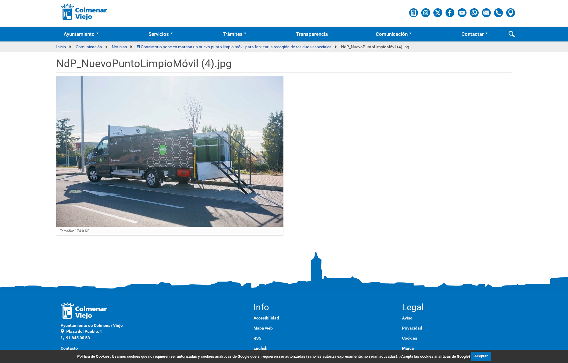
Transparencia (312, 34)
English (260, 348)
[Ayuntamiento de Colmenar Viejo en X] (438, 12)
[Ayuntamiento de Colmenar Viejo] (84, 11)
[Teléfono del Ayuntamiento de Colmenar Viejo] (499, 12)
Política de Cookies (93, 356)
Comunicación (392, 34)
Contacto (69, 348)
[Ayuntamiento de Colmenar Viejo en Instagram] (426, 12)
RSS (258, 338)
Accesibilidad (266, 318)
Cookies (409, 338)
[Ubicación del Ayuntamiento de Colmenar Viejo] (510, 12)
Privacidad (412, 328)
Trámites (233, 34)
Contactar (473, 34)
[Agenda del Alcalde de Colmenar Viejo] (414, 12)
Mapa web (263, 328)
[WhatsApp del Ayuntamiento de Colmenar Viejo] (475, 12)
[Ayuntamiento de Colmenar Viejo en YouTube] (462, 12)
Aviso (407, 318)
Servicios (159, 34)
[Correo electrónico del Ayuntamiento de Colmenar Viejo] (487, 12)
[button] (99, 34)
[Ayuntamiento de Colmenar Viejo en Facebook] (450, 12)
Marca (408, 348)
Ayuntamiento (79, 34)
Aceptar (481, 356)
